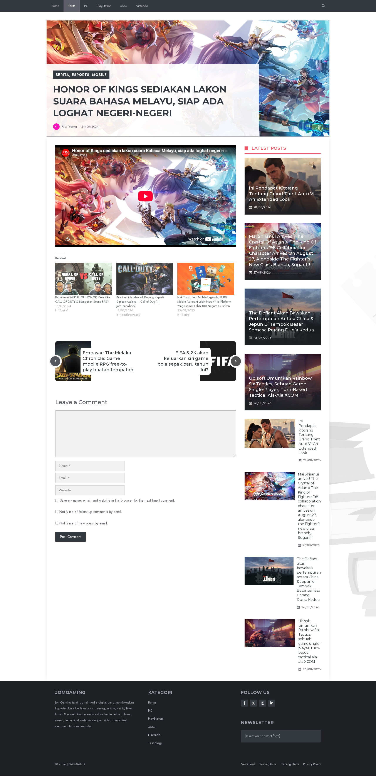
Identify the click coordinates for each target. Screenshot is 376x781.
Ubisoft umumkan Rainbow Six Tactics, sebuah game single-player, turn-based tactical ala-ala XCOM (309, 641)
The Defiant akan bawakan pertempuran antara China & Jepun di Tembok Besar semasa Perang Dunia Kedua (309, 579)
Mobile (99, 74)
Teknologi (155, 743)
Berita (72, 5)
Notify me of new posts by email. (83, 523)
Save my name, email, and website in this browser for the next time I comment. (117, 500)
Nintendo (142, 5)
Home (55, 5)
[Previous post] (55, 361)
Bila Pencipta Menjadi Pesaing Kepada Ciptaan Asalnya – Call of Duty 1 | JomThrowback (140, 301)
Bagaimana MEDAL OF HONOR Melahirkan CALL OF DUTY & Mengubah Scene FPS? (83, 299)
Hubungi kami (290, 764)
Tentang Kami (268, 764)
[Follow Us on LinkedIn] (271, 703)
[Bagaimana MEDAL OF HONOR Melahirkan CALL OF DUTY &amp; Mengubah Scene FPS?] (83, 279)
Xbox (123, 5)
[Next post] (235, 361)
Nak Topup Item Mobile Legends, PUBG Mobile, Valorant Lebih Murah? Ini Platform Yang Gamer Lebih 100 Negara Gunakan (204, 301)
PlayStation (104, 5)
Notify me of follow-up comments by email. (90, 511)
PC (86, 5)
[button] (323, 6)
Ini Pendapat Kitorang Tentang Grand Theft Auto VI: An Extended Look (282, 193)
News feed (248, 764)
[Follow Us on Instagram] (262, 703)
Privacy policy (312, 764)
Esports (81, 74)
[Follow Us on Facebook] (244, 703)
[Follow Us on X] (253, 703)
